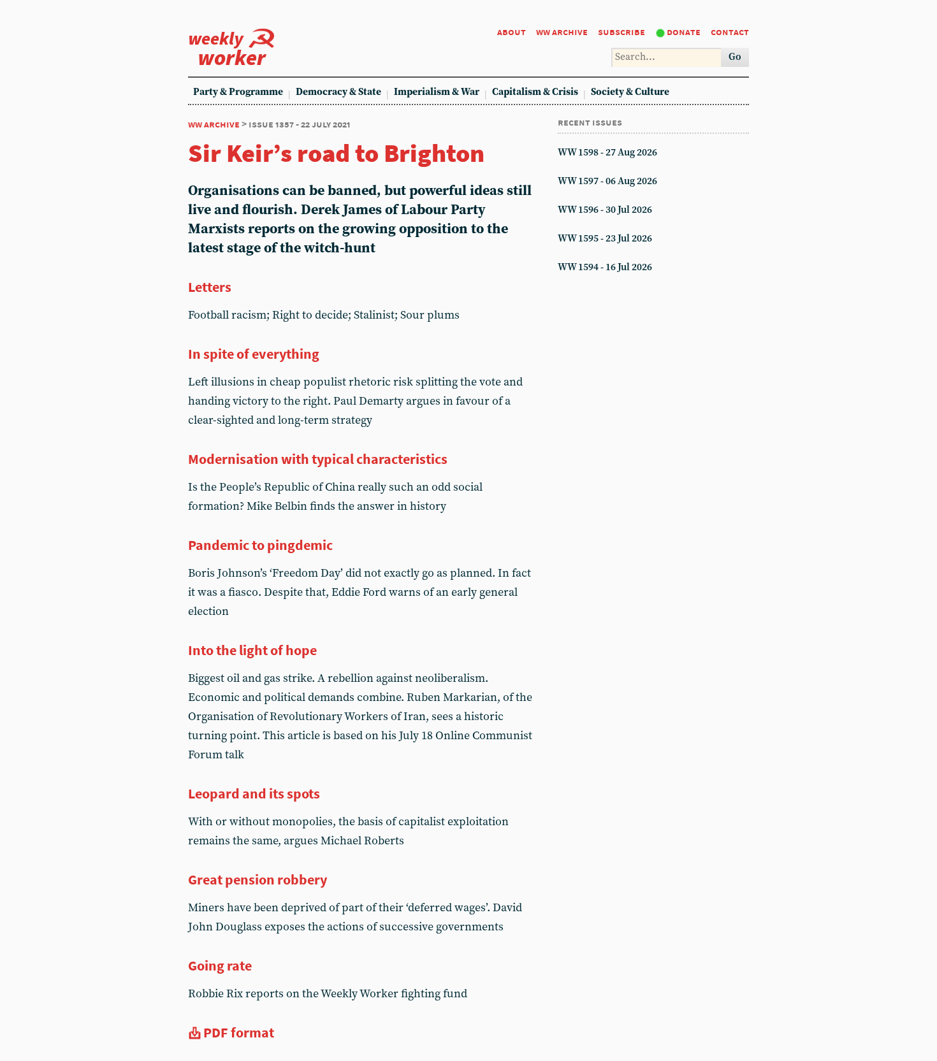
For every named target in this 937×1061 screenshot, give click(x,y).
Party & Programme (238, 92)
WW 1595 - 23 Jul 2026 (605, 239)
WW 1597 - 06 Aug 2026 (607, 181)
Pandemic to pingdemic (260, 545)
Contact (730, 31)
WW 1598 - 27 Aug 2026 (607, 153)
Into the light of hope (252, 650)
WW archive (562, 31)
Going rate (220, 965)
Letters (209, 287)
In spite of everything (253, 354)
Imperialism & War (436, 92)
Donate (684, 31)
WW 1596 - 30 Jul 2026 (605, 210)
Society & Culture (630, 92)
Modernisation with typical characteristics (317, 459)
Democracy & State (338, 92)
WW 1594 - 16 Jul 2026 (605, 267)
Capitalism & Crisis (535, 92)
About (511, 31)
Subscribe (621, 31)
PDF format (238, 1032)
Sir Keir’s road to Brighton (336, 153)
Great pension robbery (257, 879)
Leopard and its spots (254, 793)
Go (735, 57)
